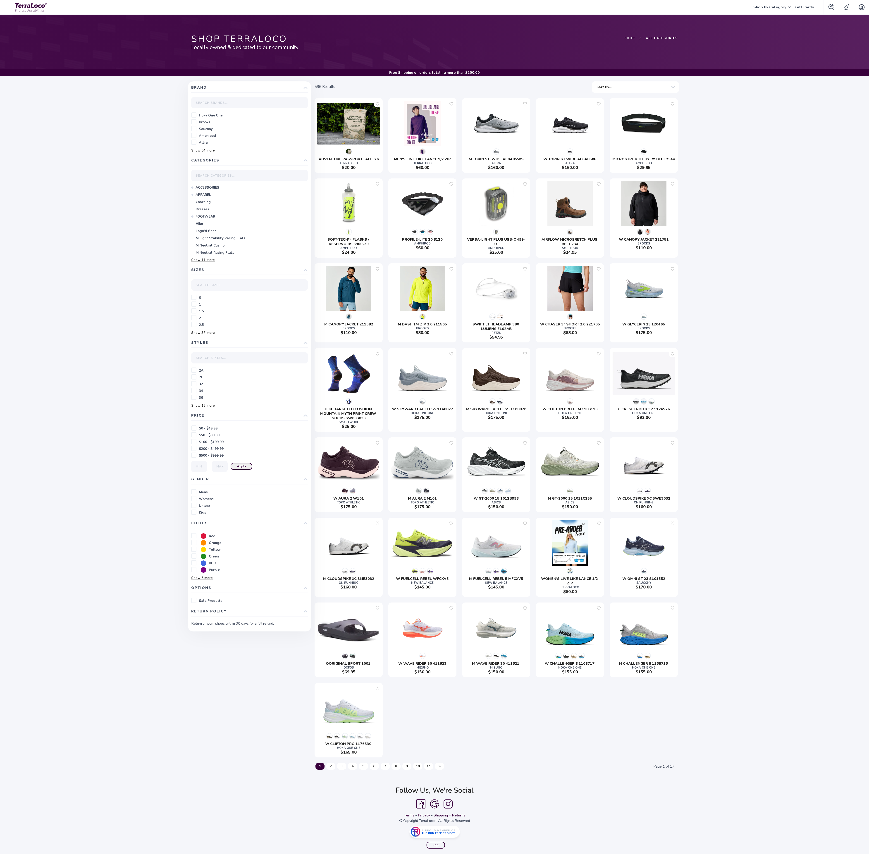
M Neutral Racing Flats (215, 252)
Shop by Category (769, 7)
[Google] (434, 804)
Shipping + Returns (449, 815)
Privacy (424, 815)
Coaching (203, 202)
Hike (199, 223)
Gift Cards (804, 7)
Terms (409, 815)
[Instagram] (448, 804)
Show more (203, 150)
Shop (629, 38)
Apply (241, 466)
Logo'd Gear (206, 231)
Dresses (202, 209)
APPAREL (203, 194)
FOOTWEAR (205, 216)
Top (436, 845)
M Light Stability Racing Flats (220, 238)
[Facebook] (421, 804)
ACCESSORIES (207, 187)
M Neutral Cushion (211, 245)
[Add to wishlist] (377, 103)
